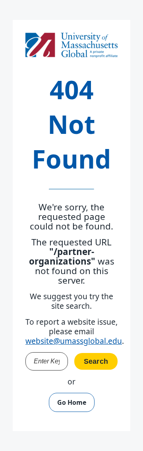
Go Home (71, 402)
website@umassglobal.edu (73, 340)
